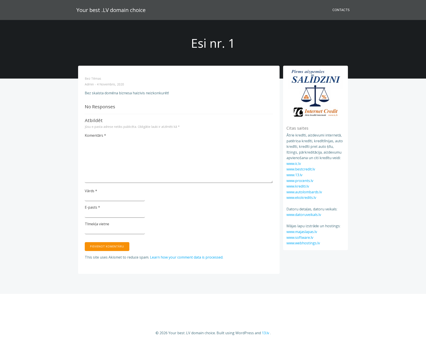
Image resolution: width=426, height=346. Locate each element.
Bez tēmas (93, 78)
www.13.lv (294, 174)
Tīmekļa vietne (97, 223)
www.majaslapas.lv (301, 231)
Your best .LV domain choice (111, 10)
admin (89, 84)
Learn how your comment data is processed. (186, 257)
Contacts (341, 10)
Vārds (91, 190)
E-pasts (92, 207)
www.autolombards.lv (304, 192)
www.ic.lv (293, 163)
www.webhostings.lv (303, 243)
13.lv (265, 332)
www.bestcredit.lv (300, 169)
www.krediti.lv (297, 186)
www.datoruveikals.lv (303, 214)
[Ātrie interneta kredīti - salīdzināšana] (315, 93)
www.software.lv (299, 237)
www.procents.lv (299, 180)
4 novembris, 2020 (110, 84)
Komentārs (95, 135)
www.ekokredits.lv (301, 197)
